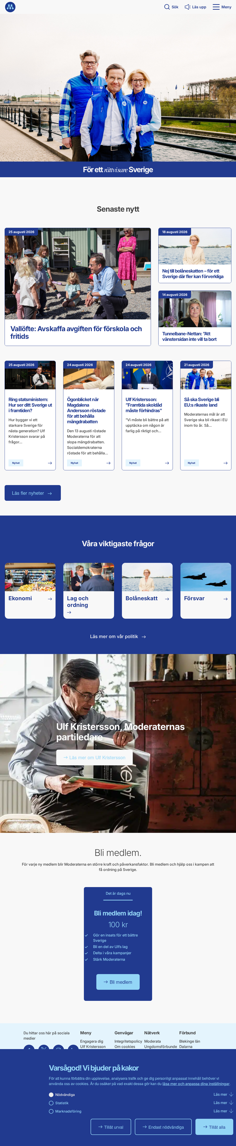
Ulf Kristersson (93, 1046)
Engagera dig (91, 1041)
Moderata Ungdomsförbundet (160, 1046)
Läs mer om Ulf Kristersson (97, 757)
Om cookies (125, 1046)
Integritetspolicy (128, 1041)
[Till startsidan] (10, 7)
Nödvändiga (65, 1094)
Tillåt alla (217, 1127)
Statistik (61, 1103)
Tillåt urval (113, 1127)
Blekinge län (189, 1041)
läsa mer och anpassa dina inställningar (196, 1083)
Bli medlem (121, 981)
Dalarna (185, 1046)
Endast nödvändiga (166, 1127)
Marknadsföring (68, 1111)
